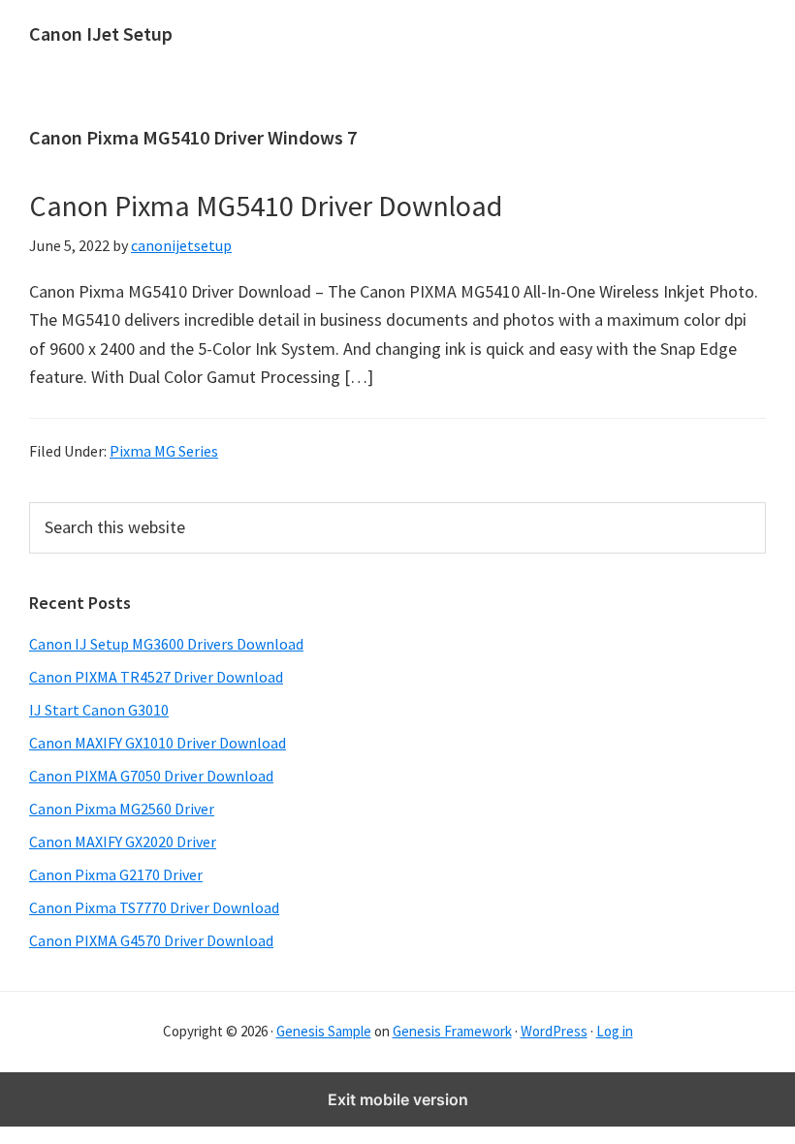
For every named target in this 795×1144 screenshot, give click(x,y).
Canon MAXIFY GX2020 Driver (122, 841)
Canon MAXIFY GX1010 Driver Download (157, 742)
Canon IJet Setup (101, 33)
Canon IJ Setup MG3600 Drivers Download (166, 643)
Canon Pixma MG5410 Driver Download (265, 205)
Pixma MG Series (164, 451)
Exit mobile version (398, 1099)
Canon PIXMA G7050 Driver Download (151, 775)
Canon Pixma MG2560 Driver (121, 808)
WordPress (554, 1031)
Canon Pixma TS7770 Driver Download (154, 907)
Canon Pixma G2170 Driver (116, 874)
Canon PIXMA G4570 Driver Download (151, 940)
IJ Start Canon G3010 (99, 709)
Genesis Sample (323, 1031)
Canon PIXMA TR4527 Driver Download (156, 676)
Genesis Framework (452, 1031)
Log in (614, 1031)
